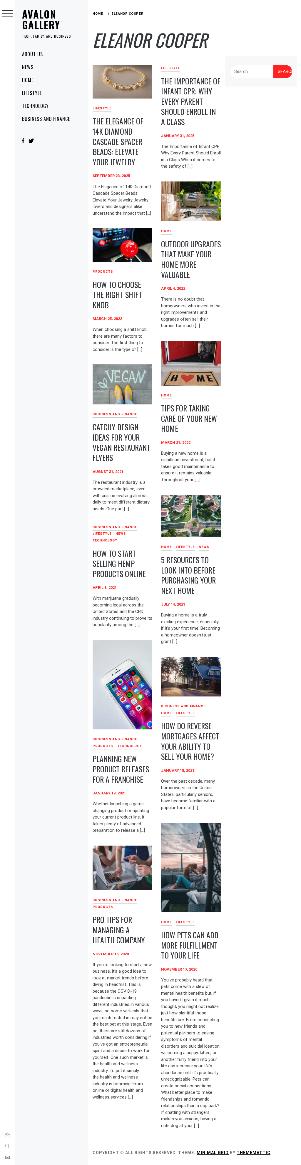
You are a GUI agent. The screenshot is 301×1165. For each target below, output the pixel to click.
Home (28, 80)
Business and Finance (46, 118)
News (28, 67)
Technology (35, 105)
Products (103, 272)
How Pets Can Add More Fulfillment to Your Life (189, 945)
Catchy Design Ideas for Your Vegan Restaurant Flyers (121, 442)
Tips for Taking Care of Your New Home (189, 418)
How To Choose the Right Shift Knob (117, 295)
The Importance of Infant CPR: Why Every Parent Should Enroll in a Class (190, 101)
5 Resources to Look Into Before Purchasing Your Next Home (188, 575)
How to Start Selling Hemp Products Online (119, 563)
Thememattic (253, 1152)
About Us (32, 54)
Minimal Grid (213, 1152)
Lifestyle (32, 92)
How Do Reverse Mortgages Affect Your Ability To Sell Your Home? (190, 741)
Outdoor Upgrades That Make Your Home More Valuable (191, 259)
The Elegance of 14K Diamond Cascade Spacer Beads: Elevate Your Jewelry (118, 141)
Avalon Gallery (41, 19)
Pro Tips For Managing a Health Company (119, 930)
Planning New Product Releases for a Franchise (121, 769)
